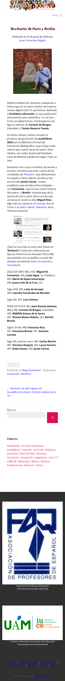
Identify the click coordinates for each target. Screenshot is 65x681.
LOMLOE (12, 461)
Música (35, 461)
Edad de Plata (27, 453)
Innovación (13, 374)
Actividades (13, 445)
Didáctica (50, 449)
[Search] (52, 417)
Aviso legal (12, 662)
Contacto (43, 665)
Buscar (11, 410)
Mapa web (54, 665)
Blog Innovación (32, 370)
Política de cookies (48, 662)
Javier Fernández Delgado (32, 40)
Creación (27, 449)
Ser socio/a (32, 665)
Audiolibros (13, 449)
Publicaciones (15, 465)
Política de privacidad (28, 662)
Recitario (29, 174)
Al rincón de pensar (32, 445)
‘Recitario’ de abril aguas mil (24, 388)
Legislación (41, 457)
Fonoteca (41, 453)
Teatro (39, 465)
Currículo (38, 449)
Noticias (45, 461)
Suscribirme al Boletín (16, 665)
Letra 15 (53, 457)
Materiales (24, 461)
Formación (13, 457)
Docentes (12, 453)
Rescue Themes (43, 676)
